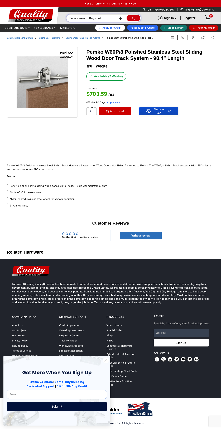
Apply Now (113, 102)
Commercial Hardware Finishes (119, 347)
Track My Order (68, 340)
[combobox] (96, 18)
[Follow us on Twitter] (163, 359)
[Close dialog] (106, 360)
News (110, 340)
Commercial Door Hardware (20, 38)
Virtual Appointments (71, 330)
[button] (120, 18)
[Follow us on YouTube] (183, 359)
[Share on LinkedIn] (182, 38)
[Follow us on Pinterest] (176, 359)
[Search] (133, 18)
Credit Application (69, 325)
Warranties (18, 335)
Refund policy (20, 345)
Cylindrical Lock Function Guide (121, 356)
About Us (17, 325)
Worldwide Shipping (71, 345)
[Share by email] (172, 38)
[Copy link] (212, 38)
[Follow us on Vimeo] (189, 359)
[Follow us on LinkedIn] (196, 359)
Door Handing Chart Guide (122, 371)
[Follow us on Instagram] (170, 359)
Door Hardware (16, 27)
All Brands (45, 27)
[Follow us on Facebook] (157, 359)
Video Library (114, 325)
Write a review (140, 235)
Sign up (181, 343)
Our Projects (19, 330)
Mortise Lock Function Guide (119, 383)
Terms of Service (21, 350)
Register (189, 18)
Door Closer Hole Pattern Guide (121, 364)
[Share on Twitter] (203, 38)
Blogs (110, 335)
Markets (66, 27)
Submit (57, 406)
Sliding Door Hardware (49, 38)
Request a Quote (69, 335)
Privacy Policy (19, 340)
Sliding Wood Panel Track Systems (83, 38)
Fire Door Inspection (71, 350)
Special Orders (115, 330)
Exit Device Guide (117, 376)
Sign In (169, 18)
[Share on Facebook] (192, 38)
